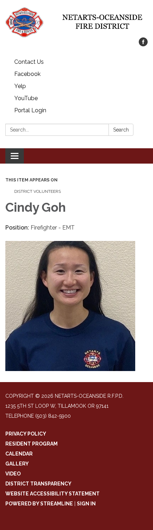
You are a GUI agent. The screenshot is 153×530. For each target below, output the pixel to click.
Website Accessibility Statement (52, 493)
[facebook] (143, 44)
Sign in (86, 503)
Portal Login (30, 110)
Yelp (20, 86)
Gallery (17, 464)
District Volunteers (37, 191)
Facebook (27, 74)
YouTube (26, 98)
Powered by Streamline (39, 503)
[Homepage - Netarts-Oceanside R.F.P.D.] (76, 22)
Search (121, 130)
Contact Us (29, 61)
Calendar (19, 454)
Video (13, 474)
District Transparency (38, 484)
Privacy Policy (25, 434)
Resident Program (31, 444)
